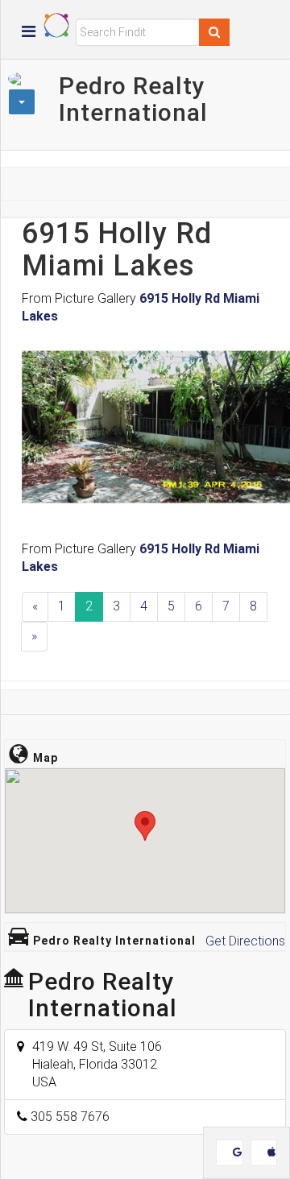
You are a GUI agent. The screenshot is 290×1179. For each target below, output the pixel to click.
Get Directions (245, 941)
